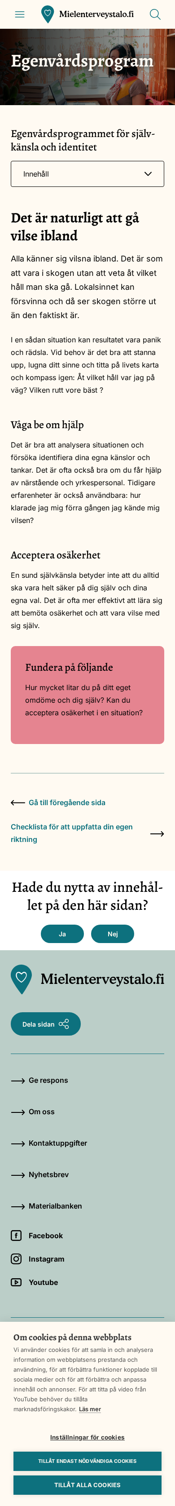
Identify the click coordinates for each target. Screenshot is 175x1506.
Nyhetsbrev (49, 1174)
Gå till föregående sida (67, 802)
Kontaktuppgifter (58, 1142)
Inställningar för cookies (87, 1437)
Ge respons (48, 1080)
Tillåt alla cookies (87, 1484)
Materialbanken (55, 1205)
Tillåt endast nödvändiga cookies (87, 1461)
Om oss (42, 1111)
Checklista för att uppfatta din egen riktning (72, 833)
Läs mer (90, 1409)
